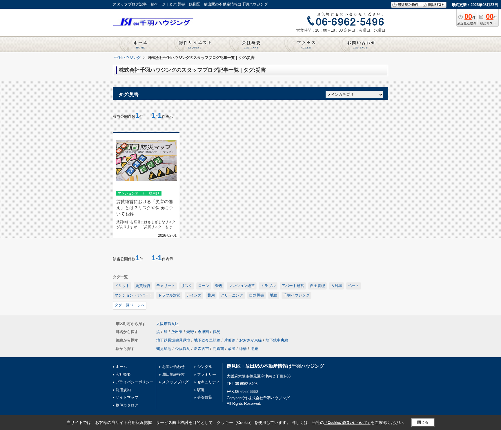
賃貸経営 (142, 285)
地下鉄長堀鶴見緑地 (173, 340)
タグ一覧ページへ (130, 305)
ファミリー (206, 374)
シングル (204, 366)
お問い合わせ (173, 366)
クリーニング (232, 295)
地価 (273, 295)
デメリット (165, 285)
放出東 (177, 332)
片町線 (229, 340)
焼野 (190, 332)
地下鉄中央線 (277, 340)
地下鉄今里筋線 (207, 340)
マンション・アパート (133, 295)
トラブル (268, 285)
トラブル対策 (169, 295)
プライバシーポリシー (134, 382)
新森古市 (201, 348)
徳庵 (254, 348)
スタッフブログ (175, 382)
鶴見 (216, 332)
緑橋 (243, 348)
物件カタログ (127, 405)
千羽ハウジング (296, 295)
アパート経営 (293, 285)
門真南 (218, 348)
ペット (353, 285)
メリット (122, 285)
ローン (203, 285)
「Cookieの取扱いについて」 (347, 423)
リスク (186, 285)
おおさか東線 (250, 340)
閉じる (423, 422)
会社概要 (123, 374)
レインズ (194, 295)
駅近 (201, 390)
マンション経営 (241, 285)
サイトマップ (127, 397)
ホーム (121, 366)
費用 (211, 295)
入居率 (336, 285)
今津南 (203, 332)
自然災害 (256, 295)
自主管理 (317, 285)
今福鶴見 (182, 348)
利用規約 (123, 390)
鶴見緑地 (163, 348)
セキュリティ (208, 382)
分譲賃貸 (204, 397)
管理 (219, 285)
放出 (231, 348)
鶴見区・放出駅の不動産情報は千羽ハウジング (275, 366)
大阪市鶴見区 (167, 323)
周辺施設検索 (173, 374)
